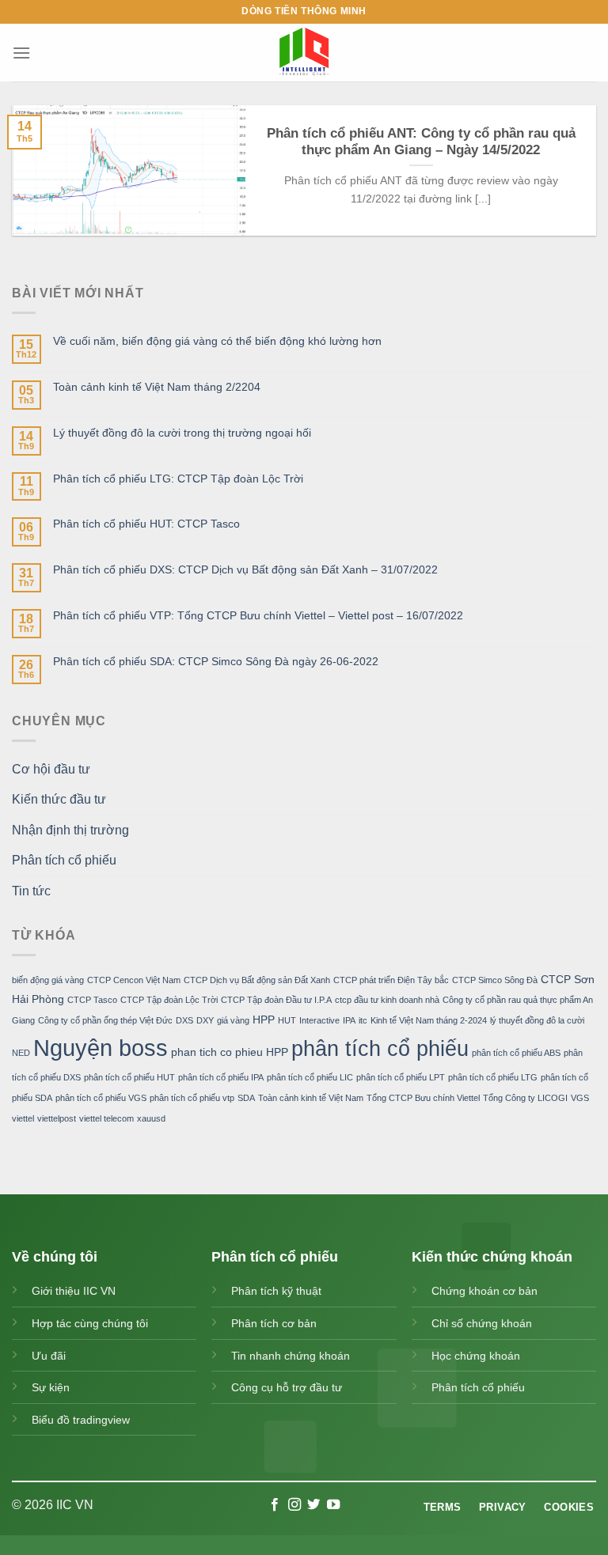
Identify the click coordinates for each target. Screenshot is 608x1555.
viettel (23, 1118)
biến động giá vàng (48, 980)
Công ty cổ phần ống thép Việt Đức (105, 1020)
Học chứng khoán (475, 1355)
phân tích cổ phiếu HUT (129, 1078)
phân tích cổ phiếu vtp (192, 1098)
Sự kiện (51, 1387)
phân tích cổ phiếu (380, 1049)
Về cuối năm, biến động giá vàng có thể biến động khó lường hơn (217, 341)
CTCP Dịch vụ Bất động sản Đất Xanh (257, 980)
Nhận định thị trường (70, 830)
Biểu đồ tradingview (81, 1419)
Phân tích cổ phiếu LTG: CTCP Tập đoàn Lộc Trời (178, 478)
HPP (264, 1019)
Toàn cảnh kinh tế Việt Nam (310, 1098)
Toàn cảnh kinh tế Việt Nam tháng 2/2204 (156, 386)
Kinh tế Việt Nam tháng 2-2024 (428, 1020)
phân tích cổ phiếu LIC (310, 1078)
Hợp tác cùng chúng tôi (90, 1323)
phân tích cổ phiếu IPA (221, 1078)
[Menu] (21, 52)
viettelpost (56, 1118)
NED (21, 1052)
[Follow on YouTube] (333, 1505)
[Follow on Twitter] (313, 1505)
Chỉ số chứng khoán (481, 1323)
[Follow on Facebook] (274, 1505)
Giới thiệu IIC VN (74, 1290)
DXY (205, 1020)
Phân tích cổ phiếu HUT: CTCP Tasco (146, 524)
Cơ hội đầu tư (51, 769)
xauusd (151, 1118)
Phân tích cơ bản (274, 1323)
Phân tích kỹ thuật (276, 1290)
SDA (246, 1098)
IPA (349, 1020)
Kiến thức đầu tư (59, 800)
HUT (287, 1020)
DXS (184, 1020)
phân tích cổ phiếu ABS (516, 1052)
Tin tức (31, 891)
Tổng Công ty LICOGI (525, 1098)
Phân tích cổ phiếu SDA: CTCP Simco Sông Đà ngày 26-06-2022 (215, 661)
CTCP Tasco (92, 1000)
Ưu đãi (49, 1355)
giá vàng (233, 1020)
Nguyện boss (100, 1048)
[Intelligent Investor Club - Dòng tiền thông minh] (304, 52)
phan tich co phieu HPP (229, 1052)
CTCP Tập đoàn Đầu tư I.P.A (276, 1000)
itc (363, 1020)
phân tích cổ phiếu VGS (100, 1098)
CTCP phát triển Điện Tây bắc (391, 980)
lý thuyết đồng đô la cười (537, 1020)
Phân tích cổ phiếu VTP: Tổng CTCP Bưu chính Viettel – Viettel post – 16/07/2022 (258, 615)
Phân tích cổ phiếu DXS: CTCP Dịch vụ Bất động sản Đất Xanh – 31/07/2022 (245, 569)
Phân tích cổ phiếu (64, 861)
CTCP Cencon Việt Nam (133, 980)
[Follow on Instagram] (294, 1505)
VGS (580, 1098)
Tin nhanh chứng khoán (290, 1355)
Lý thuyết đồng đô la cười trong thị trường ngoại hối (182, 432)
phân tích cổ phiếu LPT (400, 1078)
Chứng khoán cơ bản (484, 1290)
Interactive (319, 1020)
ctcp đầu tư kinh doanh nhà (387, 1000)
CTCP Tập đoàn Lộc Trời (169, 1000)
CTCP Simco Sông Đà (495, 980)
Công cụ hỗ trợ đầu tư (286, 1387)
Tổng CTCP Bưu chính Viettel (423, 1098)
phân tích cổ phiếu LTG (493, 1078)
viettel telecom (106, 1118)
